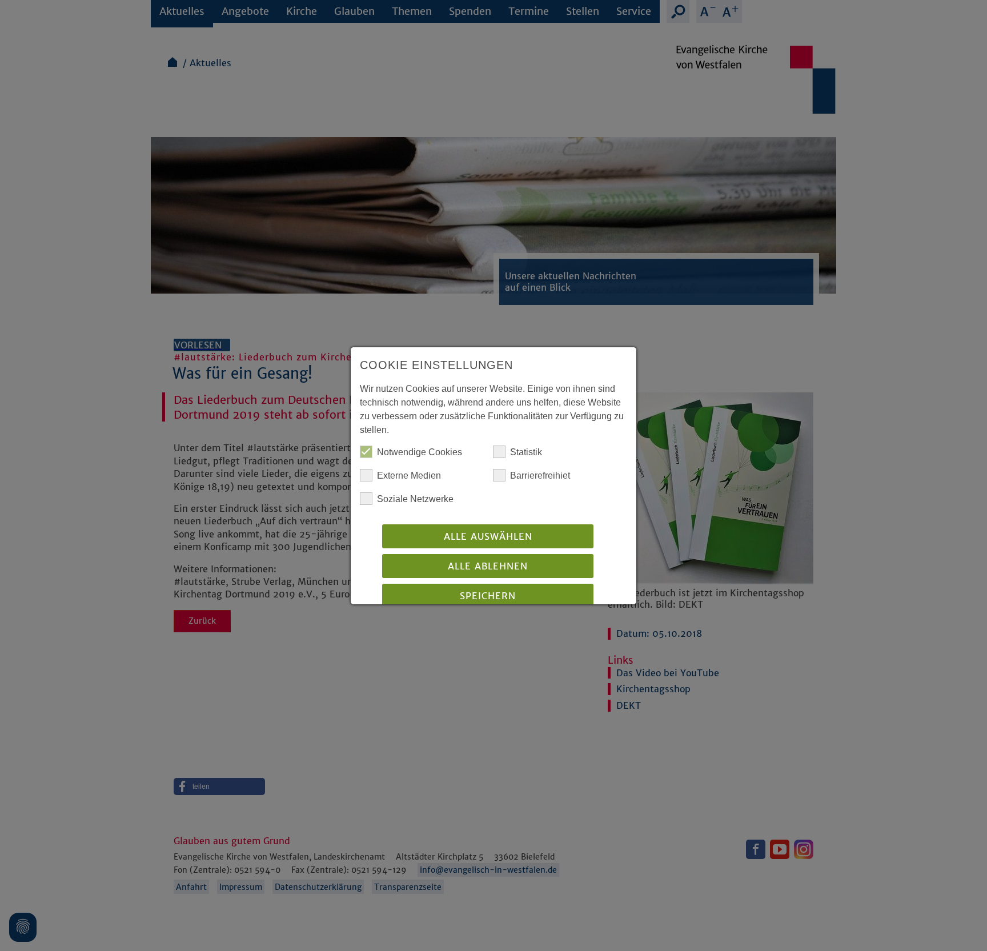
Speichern (488, 595)
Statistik (526, 452)
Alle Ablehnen (488, 566)
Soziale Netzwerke (415, 499)
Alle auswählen (488, 536)
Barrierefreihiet (540, 475)
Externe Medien (409, 475)
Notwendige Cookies (419, 452)
